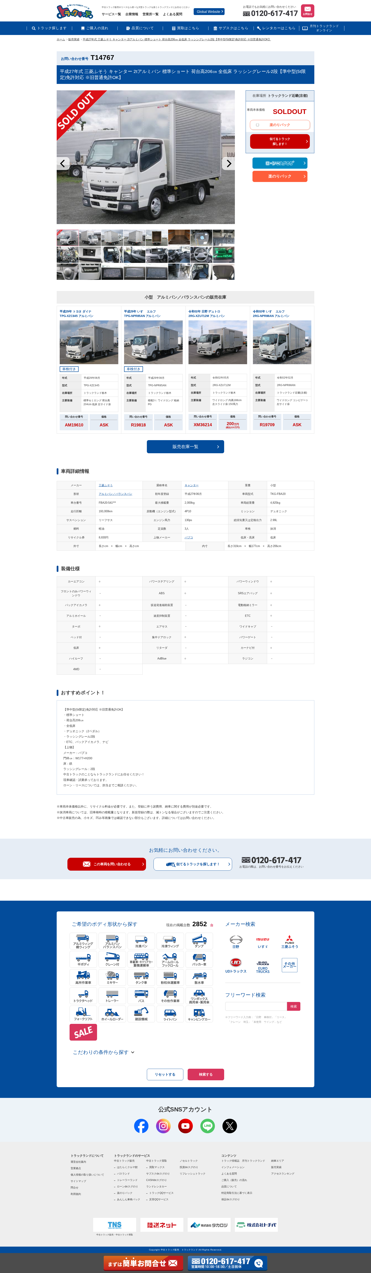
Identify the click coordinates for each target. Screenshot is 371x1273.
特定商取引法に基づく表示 (236, 1192)
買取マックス (157, 1167)
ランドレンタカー (156, 1186)
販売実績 (73, 39)
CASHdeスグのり (156, 1180)
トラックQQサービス (161, 1192)
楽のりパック (280, 125)
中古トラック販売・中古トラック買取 (114, 1235)
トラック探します (52, 28)
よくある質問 (172, 14)
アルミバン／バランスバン (115, 494)
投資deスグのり (189, 1167)
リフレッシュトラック (192, 1173)
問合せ (74, 1187)
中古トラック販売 (124, 1160)
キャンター (192, 485)
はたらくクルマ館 (127, 1167)
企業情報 (131, 14)
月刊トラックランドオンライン (324, 28)
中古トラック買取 (156, 1160)
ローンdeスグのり (127, 1186)
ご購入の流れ (97, 28)
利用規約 (76, 1194)
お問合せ (307, 14)
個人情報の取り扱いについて (87, 1174)
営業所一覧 (151, 14)
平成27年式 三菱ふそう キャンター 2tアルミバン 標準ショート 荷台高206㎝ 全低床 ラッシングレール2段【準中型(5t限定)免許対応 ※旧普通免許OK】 (177, 39)
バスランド (123, 1173)
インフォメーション (233, 1167)
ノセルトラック (189, 1160)
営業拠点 (76, 1168)
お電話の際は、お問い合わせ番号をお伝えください (271, 863)
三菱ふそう (106, 485)
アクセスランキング (282, 1173)
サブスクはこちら (233, 28)
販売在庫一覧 (185, 446)
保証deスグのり (230, 1199)
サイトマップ (78, 1181)
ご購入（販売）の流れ (234, 1180)
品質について (143, 28)
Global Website (208, 12)
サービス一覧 (111, 14)
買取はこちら (188, 28)
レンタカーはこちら (279, 28)
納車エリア (277, 1160)
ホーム (61, 39)
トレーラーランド (127, 1180)
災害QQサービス (159, 1199)
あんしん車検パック (128, 1199)
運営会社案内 (78, 1161)
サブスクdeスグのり (158, 1173)
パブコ (189, 537)
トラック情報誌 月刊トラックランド (243, 1160)
